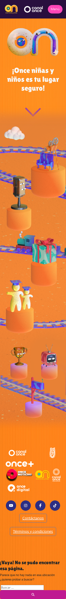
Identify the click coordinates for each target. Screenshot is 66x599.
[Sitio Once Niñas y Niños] (42, 475)
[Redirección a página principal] (11, 9)
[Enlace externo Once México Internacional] (56, 475)
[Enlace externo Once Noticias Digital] (19, 475)
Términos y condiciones (33, 531)
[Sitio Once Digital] (19, 488)
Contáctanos (33, 518)
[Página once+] (20, 464)
